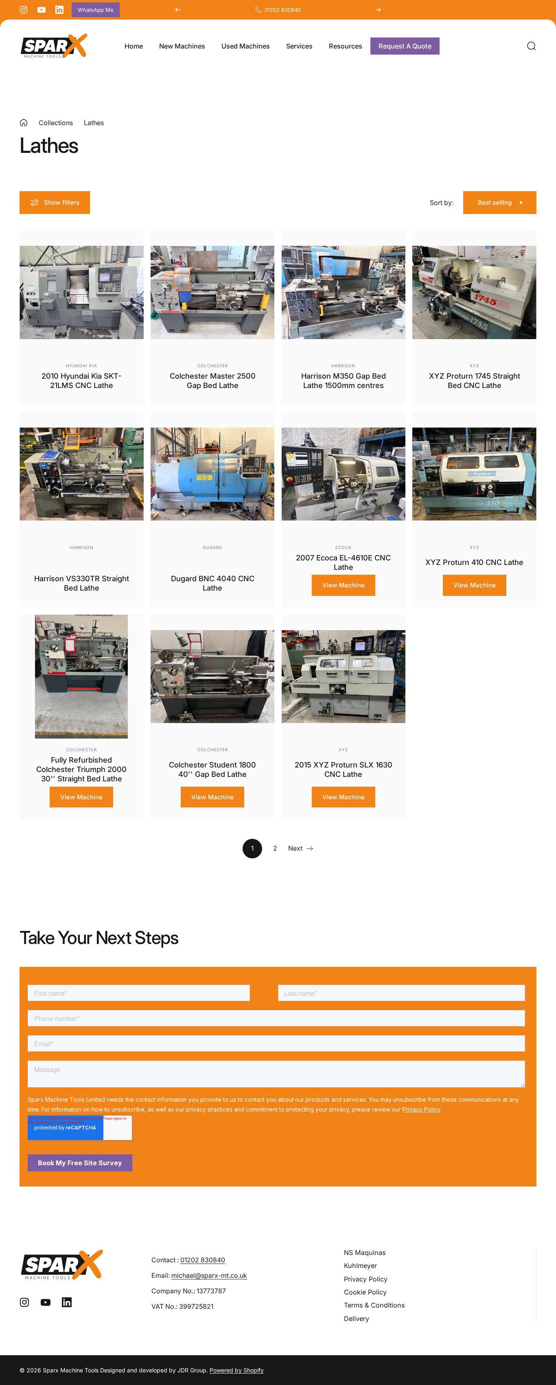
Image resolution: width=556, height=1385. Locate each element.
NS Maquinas (364, 1252)
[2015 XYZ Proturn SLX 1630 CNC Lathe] (344, 677)
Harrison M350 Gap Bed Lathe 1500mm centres (343, 380)
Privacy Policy (365, 1279)
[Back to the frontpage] (24, 123)
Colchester (212, 365)
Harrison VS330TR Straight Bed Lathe (81, 583)
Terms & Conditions (374, 1305)
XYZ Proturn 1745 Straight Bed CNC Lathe (474, 380)
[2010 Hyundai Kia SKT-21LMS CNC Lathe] (82, 292)
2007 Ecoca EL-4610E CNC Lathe (343, 562)
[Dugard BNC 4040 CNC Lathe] (213, 474)
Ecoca (343, 547)
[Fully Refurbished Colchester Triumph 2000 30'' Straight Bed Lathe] (82, 677)
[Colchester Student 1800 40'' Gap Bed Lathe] (213, 677)
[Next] (378, 10)
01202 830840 (283, 10)
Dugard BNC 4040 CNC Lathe (212, 583)
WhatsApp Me (96, 10)
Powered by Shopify (237, 1370)
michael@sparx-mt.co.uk (209, 1275)
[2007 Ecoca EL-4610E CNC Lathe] (344, 474)
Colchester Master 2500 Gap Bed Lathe (213, 380)
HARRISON (343, 365)
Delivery (356, 1318)
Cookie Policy (365, 1292)
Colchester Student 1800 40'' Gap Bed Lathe (212, 769)
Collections (56, 123)
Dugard (212, 547)
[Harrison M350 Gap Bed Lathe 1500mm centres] (344, 292)
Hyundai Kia (81, 365)
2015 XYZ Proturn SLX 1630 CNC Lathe (343, 769)
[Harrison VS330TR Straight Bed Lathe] (82, 474)
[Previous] (178, 10)
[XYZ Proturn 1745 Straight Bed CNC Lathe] (474, 292)
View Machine (343, 585)
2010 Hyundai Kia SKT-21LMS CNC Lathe (81, 380)
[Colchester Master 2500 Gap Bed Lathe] (213, 292)
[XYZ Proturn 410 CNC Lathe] (474, 474)
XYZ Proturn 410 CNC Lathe (474, 562)
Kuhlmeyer (360, 1265)
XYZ (474, 365)
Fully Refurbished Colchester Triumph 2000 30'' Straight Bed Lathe (81, 769)
